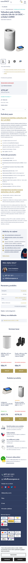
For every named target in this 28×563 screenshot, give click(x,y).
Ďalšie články (6, 255)
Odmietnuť (7, 559)
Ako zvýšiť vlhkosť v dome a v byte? (13, 247)
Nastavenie (13, 554)
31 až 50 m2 (23, 302)
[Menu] (25, 2)
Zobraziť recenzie (10, 463)
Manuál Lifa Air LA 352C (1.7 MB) (11, 320)
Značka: (4, 105)
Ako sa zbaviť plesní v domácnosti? (13, 235)
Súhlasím (19, 559)
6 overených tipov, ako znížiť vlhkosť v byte (14, 245)
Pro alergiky (23, 290)
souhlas (22, 549)
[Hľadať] (11, 2)
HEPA (16, 297)
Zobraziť (7, 370)
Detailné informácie (5, 96)
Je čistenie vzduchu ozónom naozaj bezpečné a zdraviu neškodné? (13, 251)
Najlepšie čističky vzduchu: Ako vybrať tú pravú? (14, 238)
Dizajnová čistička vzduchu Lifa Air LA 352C (15, 69)
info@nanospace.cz (11, 278)
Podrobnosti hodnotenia (19, 9)
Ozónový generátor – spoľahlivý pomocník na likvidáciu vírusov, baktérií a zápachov (15, 242)
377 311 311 (9, 275)
